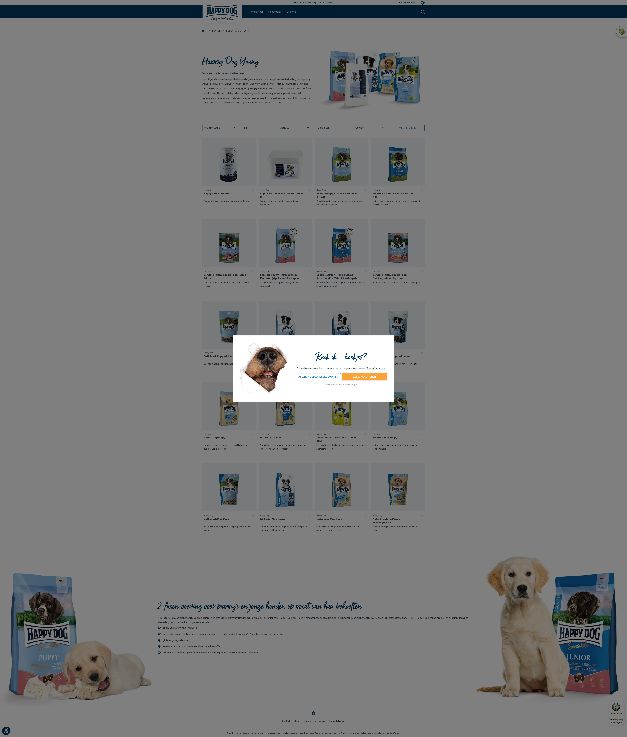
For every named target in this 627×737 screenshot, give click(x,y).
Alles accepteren (364, 376)
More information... (376, 368)
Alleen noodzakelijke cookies (318, 376)
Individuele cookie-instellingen (341, 384)
